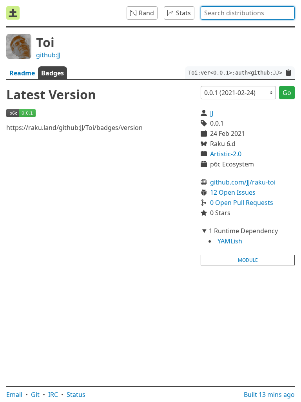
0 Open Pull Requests (241, 202)
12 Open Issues (233, 192)
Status (76, 394)
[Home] (13, 13)
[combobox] (248, 13)
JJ (211, 113)
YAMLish (230, 241)
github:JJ (48, 55)
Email (14, 394)
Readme (22, 73)
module (248, 260)
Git (35, 394)
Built (269, 394)
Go (287, 92)
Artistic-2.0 (225, 154)
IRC (53, 394)
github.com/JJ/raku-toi (243, 182)
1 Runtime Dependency (243, 231)
